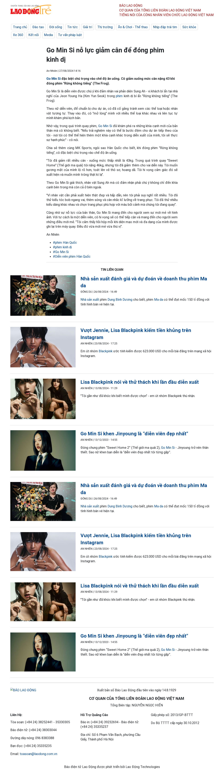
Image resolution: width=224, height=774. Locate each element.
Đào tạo (38, 27)
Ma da (158, 300)
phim (119, 96)
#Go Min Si (61, 252)
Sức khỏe (189, 27)
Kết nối (33, 35)
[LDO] (43, 296)
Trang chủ (20, 27)
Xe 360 (18, 35)
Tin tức (72, 27)
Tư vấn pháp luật (70, 35)
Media (48, 35)
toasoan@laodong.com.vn (38, 754)
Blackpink (105, 351)
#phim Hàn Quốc (65, 243)
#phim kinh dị (62, 247)
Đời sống (55, 27)
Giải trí (87, 27)
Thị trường (105, 27)
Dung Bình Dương (120, 300)
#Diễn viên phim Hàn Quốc (72, 256)
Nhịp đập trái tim (165, 27)
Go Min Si (53, 79)
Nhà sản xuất (90, 300)
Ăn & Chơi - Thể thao (133, 27)
